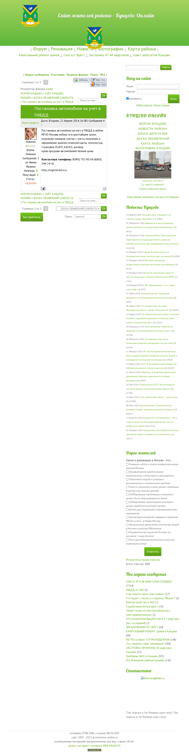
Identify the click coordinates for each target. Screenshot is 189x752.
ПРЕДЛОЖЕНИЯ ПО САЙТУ (142, 627)
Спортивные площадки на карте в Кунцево (153, 197)
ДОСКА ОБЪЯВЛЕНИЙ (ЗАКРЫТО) (53, 97)
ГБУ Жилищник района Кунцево (145, 660)
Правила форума (77, 74)
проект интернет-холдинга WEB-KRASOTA (94, 745)
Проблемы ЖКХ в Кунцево (142, 656)
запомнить (135, 98)
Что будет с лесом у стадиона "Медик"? (150, 598)
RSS (102, 74)
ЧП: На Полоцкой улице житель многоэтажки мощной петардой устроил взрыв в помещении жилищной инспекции (151, 355)
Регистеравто (30, 122)
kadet (49, 89)
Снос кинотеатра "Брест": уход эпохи (159, 397)
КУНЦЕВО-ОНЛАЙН (146, 115)
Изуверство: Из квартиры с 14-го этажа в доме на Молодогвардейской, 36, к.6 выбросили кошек (151, 421)
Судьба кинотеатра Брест (142, 606)
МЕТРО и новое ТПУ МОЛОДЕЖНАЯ (147, 639)
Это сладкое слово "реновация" (145, 643)
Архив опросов (151, 559)
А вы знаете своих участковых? (145, 594)
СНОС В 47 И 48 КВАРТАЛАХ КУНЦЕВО (149, 581)
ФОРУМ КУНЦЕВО (31, 93)
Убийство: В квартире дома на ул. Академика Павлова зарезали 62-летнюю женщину (151, 376)
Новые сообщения (37, 74)
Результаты (133, 559)
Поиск (94, 74)
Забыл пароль (144, 105)
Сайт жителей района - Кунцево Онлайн (94, 7)
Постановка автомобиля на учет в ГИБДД (48, 101)
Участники (57, 74)
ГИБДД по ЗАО (135, 590)
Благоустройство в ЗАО (140, 602)
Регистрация (162, 105)
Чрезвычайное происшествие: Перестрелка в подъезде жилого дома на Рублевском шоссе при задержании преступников (152, 239)
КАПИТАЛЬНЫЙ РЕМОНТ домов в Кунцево (151, 631)
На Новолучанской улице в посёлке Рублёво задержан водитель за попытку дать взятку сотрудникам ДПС (152, 318)
